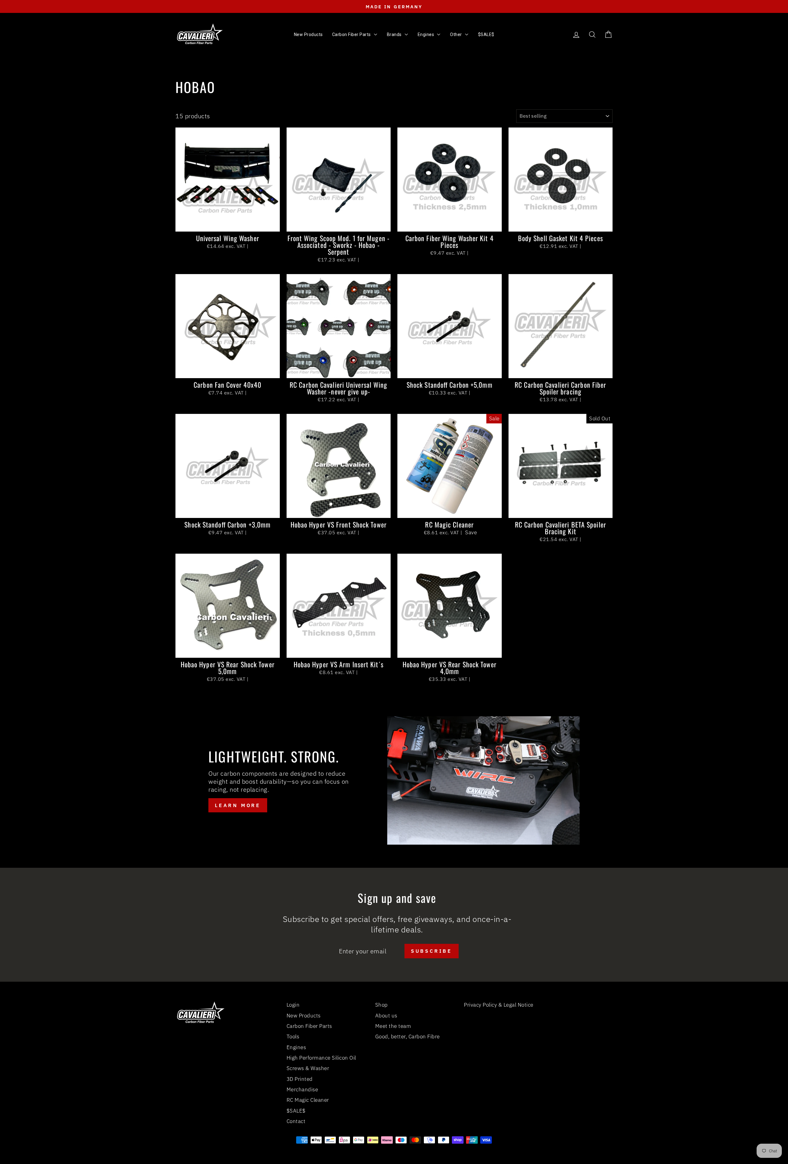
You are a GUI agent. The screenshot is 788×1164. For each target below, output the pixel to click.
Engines (296, 1047)
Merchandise (302, 1089)
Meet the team (393, 1026)
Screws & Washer (308, 1068)
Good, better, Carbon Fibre (407, 1036)
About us (386, 1015)
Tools (293, 1036)
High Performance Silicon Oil (321, 1057)
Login (293, 1004)
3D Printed (300, 1079)
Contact (296, 1121)
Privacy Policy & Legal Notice (498, 1004)
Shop (381, 1004)
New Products (304, 1015)
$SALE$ (296, 1110)
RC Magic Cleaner (308, 1100)
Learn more (238, 805)
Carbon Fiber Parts (309, 1026)
